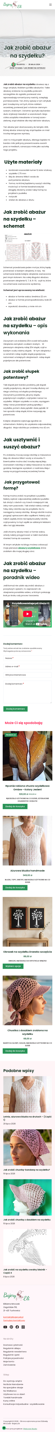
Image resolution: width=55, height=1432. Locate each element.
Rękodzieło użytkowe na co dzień (21, 798)
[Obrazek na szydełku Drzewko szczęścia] (27, 922)
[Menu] (50, 4)
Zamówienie (9, 1364)
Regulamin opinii (11, 1354)
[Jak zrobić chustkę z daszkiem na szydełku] (27, 1197)
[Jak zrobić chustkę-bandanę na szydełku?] (27, 1147)
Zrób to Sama (16, 68)
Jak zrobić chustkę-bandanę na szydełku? (26, 1169)
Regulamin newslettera (14, 1351)
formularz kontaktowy (14, 1320)
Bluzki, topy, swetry (14, 880)
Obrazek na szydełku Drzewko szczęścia (27, 951)
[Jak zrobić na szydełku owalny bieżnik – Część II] (27, 1247)
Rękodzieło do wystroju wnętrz (32, 961)
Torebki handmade (12, 1397)
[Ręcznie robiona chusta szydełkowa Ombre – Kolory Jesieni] (27, 756)
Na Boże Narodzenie (13, 1384)
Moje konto (8, 1361)
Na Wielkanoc (10, 1390)
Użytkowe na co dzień (14, 1394)
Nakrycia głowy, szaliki (14, 1043)
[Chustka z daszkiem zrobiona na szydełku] (27, 1000)
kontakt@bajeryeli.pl (13, 1317)
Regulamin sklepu (12, 1348)
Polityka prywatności (13, 1358)
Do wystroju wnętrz (12, 1381)
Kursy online (9, 1400)
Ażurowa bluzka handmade (27, 870)
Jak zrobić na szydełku (34, 68)
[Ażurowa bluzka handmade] (27, 840)
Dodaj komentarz (14, 683)
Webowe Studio (30, 1428)
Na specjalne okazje (13, 1387)
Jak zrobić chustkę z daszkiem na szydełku (26, 1219)
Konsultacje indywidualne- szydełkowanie (23, 1404)
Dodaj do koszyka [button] (15, 806)
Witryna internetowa (15, 674)
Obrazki (12, 961)
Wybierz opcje (13, 966)
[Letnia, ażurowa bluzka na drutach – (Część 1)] (27, 1094)
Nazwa (9, 658)
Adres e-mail (12, 666)
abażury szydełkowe (29, 548)
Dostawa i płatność (13, 1345)
